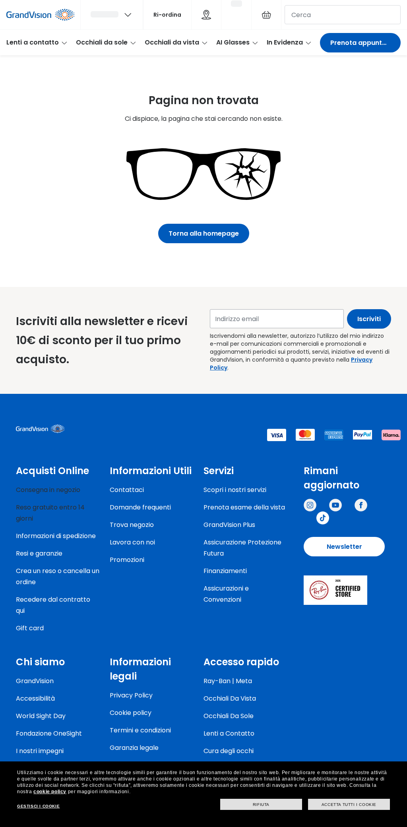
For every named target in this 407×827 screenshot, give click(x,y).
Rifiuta (261, 804)
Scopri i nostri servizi (235, 489)
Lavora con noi (132, 542)
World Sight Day (41, 715)
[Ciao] (111, 14)
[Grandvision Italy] (361, 505)
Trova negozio (132, 524)
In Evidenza (285, 42)
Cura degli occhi (229, 750)
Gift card (30, 628)
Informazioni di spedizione (56, 535)
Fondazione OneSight (49, 733)
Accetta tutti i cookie (349, 804)
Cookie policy (130, 712)
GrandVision (35, 681)
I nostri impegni (40, 750)
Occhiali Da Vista (230, 698)
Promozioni (127, 559)
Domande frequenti (140, 507)
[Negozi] (206, 14)
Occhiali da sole (102, 42)
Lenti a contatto (32, 42)
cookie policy (49, 791)
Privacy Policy (131, 695)
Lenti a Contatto (229, 733)
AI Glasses (233, 42)
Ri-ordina (167, 15)
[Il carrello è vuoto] (266, 14)
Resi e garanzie (39, 553)
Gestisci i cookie (38, 806)
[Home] (40, 14)
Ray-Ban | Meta (228, 681)
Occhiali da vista (172, 42)
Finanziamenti (225, 570)
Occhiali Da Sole (229, 715)
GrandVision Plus (229, 524)
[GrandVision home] (75, 429)
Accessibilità (35, 698)
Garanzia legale (134, 747)
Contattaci (127, 489)
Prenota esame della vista (244, 507)
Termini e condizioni (140, 730)
